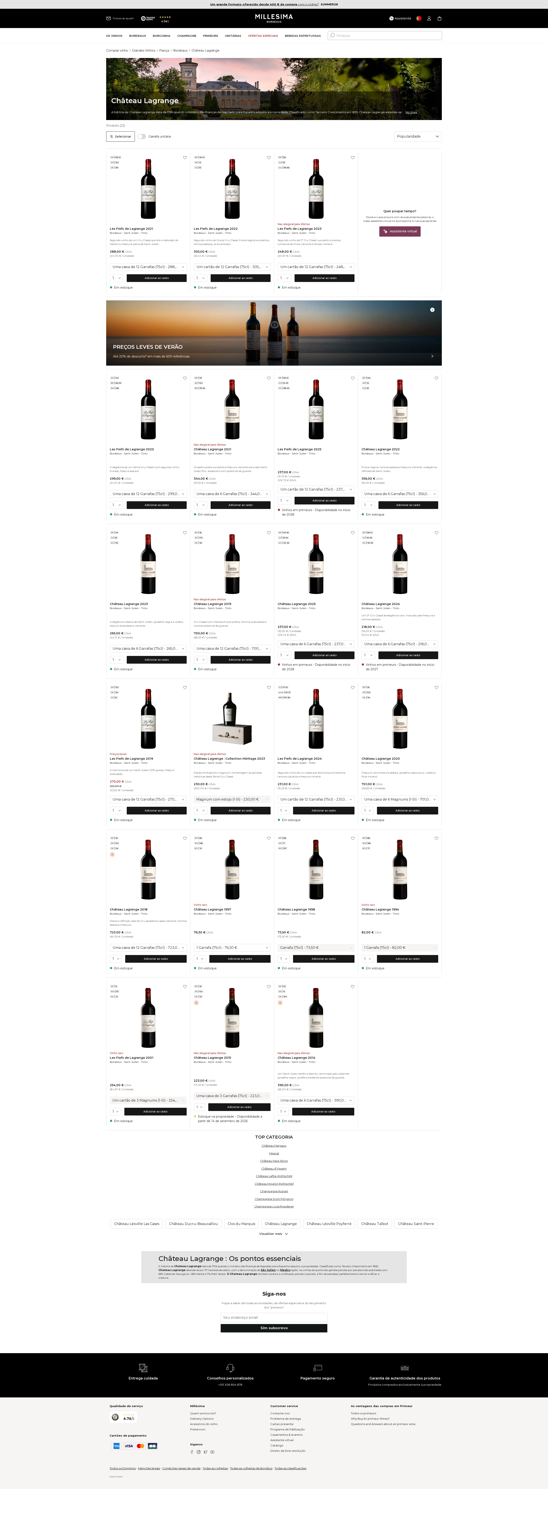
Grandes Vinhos (143, 50)
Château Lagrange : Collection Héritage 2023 (229, 759)
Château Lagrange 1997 (212, 909)
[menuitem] (114, 35)
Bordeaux (180, 50)
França (164, 50)
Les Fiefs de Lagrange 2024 (300, 759)
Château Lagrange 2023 (129, 604)
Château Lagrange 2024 (381, 604)
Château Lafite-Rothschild (274, 1176)
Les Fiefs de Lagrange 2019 (131, 759)
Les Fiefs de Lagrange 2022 (216, 229)
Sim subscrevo (274, 1328)
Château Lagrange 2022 (381, 449)
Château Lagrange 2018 (128, 909)
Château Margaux (274, 1145)
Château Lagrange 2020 (381, 759)
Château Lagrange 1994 (380, 909)
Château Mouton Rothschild (274, 1183)
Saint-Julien (131, 232)
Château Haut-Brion (274, 1161)
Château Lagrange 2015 (212, 1058)
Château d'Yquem (274, 1168)
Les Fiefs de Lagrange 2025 (299, 449)
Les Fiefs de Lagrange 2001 (131, 1058)
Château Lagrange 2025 (297, 604)
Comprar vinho (117, 50)
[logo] (274, 18)
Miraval (274, 1153)
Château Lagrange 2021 (212, 449)
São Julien (268, 1270)
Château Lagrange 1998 (296, 909)
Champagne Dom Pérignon (274, 1199)
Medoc (285, 1270)
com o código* (264, 4)
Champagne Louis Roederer (274, 1206)
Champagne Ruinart (274, 1191)
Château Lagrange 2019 (212, 604)
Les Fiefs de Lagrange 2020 (132, 449)
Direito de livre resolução (287, 1450)
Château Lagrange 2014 (296, 1058)
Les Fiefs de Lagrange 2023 (300, 229)
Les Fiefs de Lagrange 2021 (131, 229)
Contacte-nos (280, 1413)
